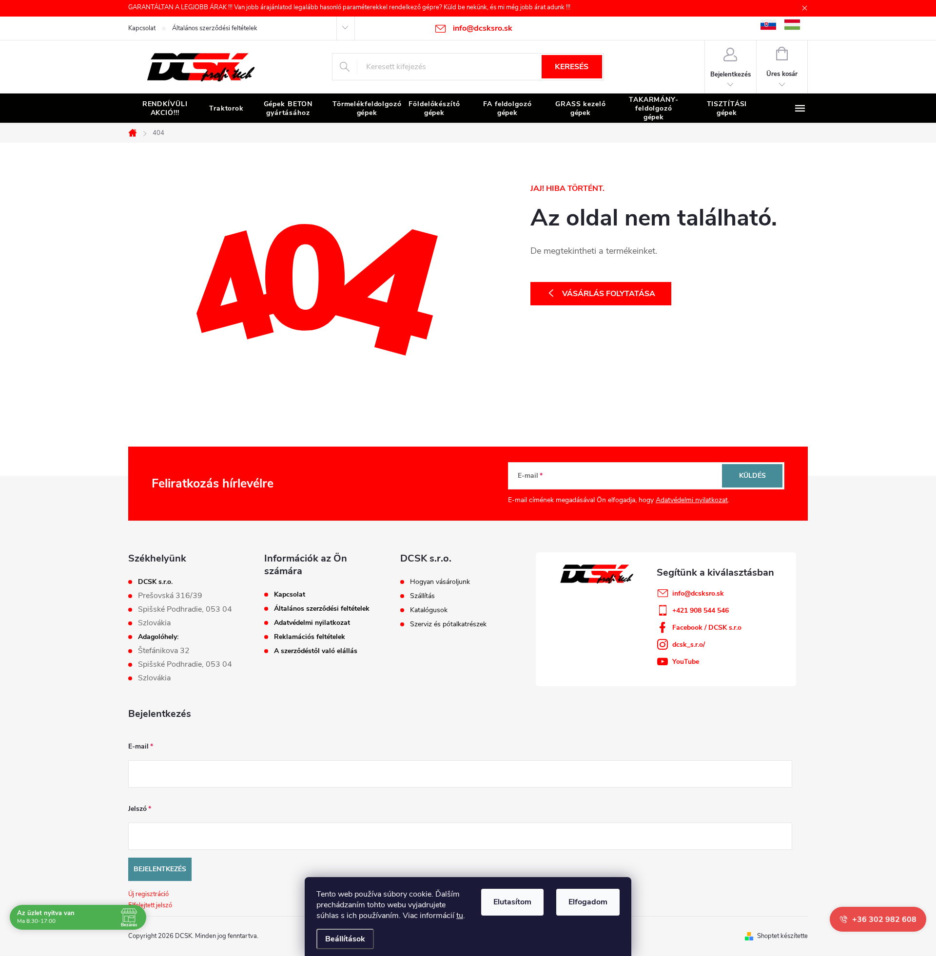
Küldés (752, 475)
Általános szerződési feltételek (214, 28)
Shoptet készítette (782, 936)
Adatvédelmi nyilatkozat (692, 500)
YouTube (685, 661)
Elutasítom (512, 902)
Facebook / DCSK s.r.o (706, 627)
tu (459, 915)
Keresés (571, 66)
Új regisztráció (148, 894)
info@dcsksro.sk (698, 593)
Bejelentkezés (160, 869)
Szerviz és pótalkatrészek (448, 624)
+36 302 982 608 (884, 919)
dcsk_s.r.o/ (688, 644)
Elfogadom (587, 902)
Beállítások (345, 939)
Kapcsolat (142, 28)
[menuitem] (164, 109)
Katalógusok (429, 610)
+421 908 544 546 (700, 610)
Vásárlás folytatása (608, 293)
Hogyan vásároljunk (440, 582)
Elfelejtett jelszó (150, 905)
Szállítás (422, 596)
